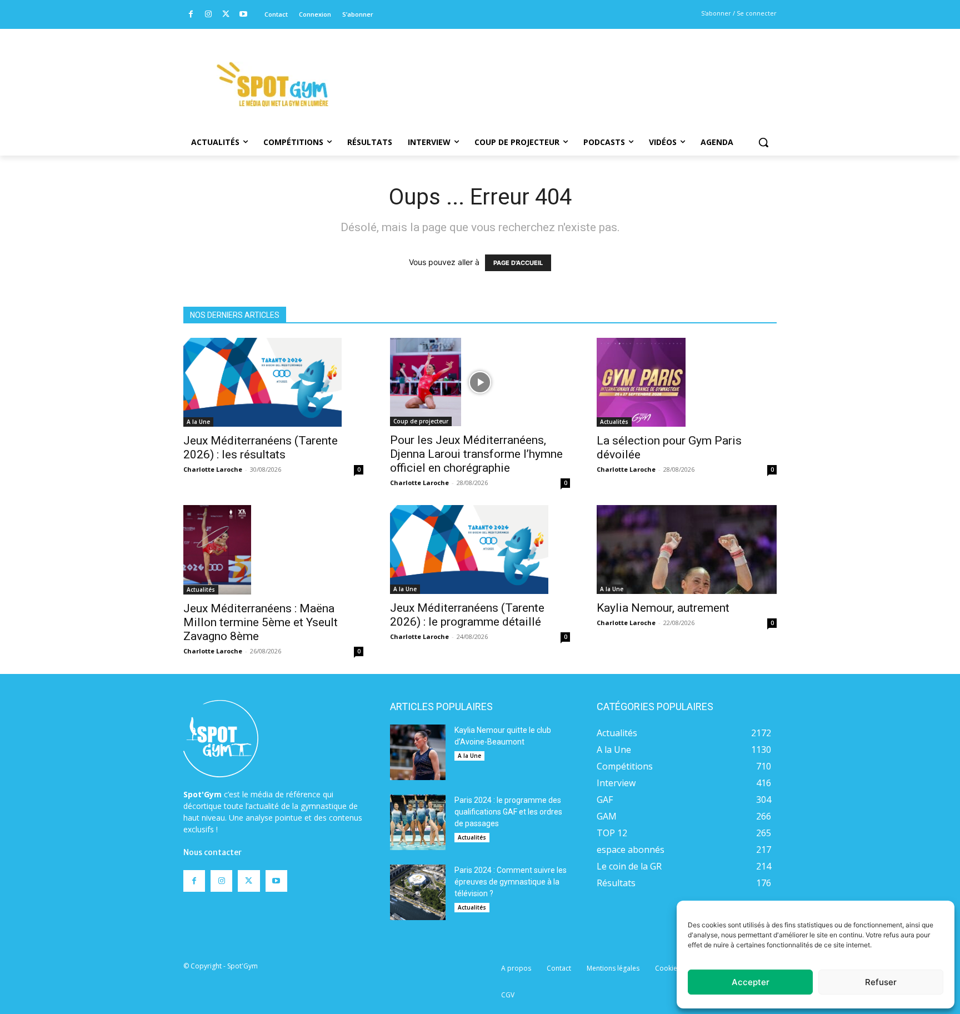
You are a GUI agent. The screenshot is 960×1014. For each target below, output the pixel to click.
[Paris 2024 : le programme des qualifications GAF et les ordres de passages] (418, 822)
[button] (763, 142)
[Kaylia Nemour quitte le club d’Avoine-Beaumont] (418, 752)
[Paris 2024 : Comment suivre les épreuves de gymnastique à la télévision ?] (418, 892)
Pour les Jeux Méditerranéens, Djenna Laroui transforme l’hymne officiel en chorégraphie (476, 453)
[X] (225, 14)
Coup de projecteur (420, 421)
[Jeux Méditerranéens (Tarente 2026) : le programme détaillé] (480, 549)
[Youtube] (243, 14)
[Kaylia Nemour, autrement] (687, 549)
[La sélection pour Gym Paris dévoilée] (687, 382)
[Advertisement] (555, 69)
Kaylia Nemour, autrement (663, 608)
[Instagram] (208, 14)
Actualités (614, 422)
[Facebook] (190, 14)
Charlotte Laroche (212, 469)
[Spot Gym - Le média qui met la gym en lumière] (272, 84)
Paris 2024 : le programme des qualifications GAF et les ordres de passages (508, 812)
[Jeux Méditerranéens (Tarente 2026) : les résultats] (273, 382)
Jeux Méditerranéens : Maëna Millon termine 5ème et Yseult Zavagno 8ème (260, 622)
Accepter (750, 982)
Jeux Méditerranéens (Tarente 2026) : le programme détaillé (467, 614)
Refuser (881, 982)
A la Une (198, 422)
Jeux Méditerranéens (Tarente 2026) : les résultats (260, 447)
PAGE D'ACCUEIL (518, 263)
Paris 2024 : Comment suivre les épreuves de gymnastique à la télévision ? (510, 882)
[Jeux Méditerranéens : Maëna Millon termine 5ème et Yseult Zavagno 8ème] (273, 549)
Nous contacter (212, 852)
